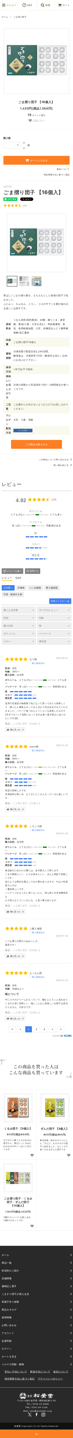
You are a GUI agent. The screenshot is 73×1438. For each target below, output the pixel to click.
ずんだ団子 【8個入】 (55, 1128)
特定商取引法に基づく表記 (57, 174)
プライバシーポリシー (50, 1378)
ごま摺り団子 (20, 17)
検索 (47, 5)
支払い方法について (16, 1371)
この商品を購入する (36, 444)
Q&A (29, 5)
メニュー (11, 5)
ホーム (5, 17)
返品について (63, 169)
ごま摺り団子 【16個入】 (27, 723)
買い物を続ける (61, 465)
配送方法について (40, 1371)
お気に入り (38, 120)
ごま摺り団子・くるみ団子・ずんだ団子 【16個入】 (18, 1202)
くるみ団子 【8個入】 (18, 1128)
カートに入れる (38, 160)
